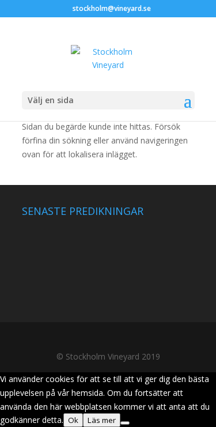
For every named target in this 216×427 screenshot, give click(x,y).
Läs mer (102, 420)
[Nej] (125, 423)
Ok (73, 420)
